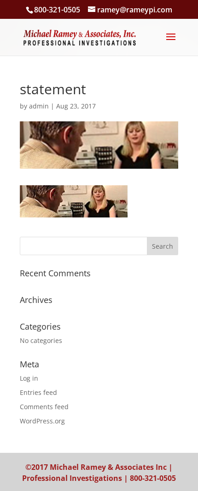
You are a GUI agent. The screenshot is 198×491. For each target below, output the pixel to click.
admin (39, 106)
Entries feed (38, 392)
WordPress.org (42, 421)
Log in (29, 378)
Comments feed (44, 406)
